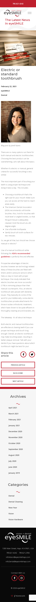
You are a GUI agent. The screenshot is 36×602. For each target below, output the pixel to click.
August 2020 (13, 455)
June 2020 (12, 467)
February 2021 (14, 419)
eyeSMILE (5, 91)
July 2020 (12, 461)
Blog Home (18, 373)
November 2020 (15, 437)
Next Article (18, 381)
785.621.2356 (24, 553)
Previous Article (18, 365)
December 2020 (15, 431)
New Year (12, 507)
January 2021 (14, 425)
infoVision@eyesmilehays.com (18, 557)
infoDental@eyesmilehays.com (18, 561)
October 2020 (14, 443)
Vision (11, 513)
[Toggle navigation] (29, 13)
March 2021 (13, 413)
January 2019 (14, 473)
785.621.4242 (18, 3)
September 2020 (15, 449)
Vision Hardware (15, 519)
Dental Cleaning (15, 501)
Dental (4, 95)
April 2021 (12, 408)
